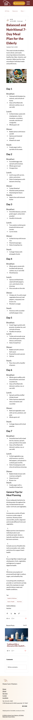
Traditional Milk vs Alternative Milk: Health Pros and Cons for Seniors (16, 645)
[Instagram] (22, 706)
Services (5, 693)
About (4, 691)
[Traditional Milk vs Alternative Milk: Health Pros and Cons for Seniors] (16, 634)
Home (4, 689)
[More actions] (26, 20)
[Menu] (28, 3)
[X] (25, 706)
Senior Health (10, 601)
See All (25, 625)
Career (5, 696)
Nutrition (19, 601)
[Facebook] (23, 706)
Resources (15, 11)
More (22, 11)
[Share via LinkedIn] (15, 613)
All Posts (7, 11)
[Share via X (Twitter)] (11, 613)
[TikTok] (26, 706)
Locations (5, 698)
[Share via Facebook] (7, 613)
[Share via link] (19, 613)
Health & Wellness (12, 598)
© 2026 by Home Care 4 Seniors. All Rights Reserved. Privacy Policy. (13, 716)
